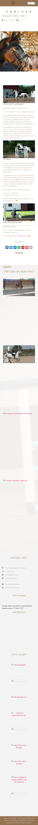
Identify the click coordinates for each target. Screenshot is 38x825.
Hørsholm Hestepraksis (18, 236)
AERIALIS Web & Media (23, 822)
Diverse (20, 20)
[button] (13, 2)
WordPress (15, 820)
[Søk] (36, 3)
